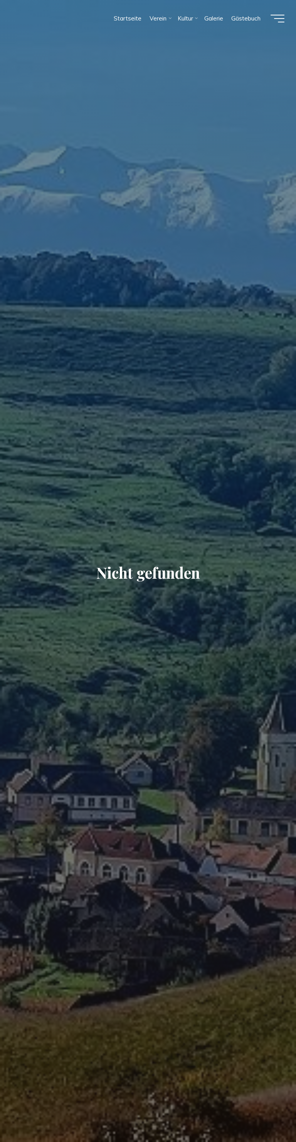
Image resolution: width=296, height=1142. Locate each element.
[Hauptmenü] (277, 18)
